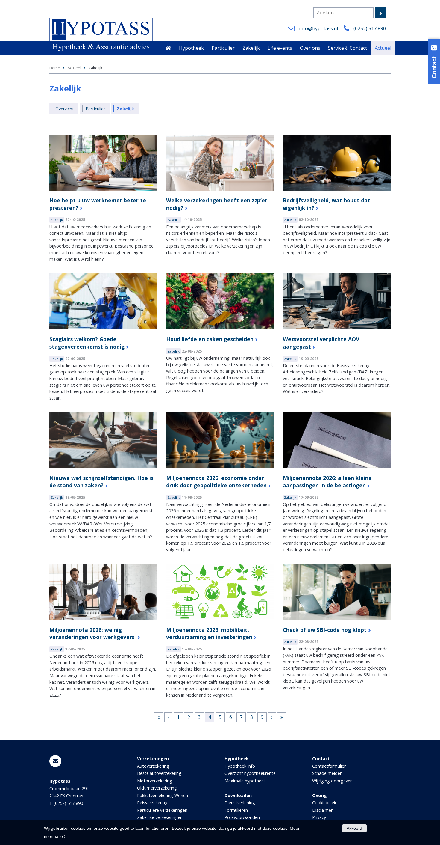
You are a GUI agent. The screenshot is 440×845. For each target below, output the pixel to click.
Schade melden (327, 773)
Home (54, 67)
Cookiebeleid (325, 802)
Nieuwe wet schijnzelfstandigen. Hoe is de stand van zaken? (101, 481)
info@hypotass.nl (318, 28)
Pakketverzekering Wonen (162, 795)
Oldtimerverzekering (157, 788)
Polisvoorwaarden (242, 817)
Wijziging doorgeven (332, 781)
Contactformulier (329, 766)
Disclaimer (322, 810)
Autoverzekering (153, 766)
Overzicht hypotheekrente (250, 773)
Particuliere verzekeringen (162, 810)
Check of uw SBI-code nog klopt (325, 629)
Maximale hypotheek (245, 781)
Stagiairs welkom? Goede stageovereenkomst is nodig (87, 342)
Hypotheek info (239, 766)
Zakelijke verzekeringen (160, 817)
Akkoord (354, 828)
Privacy (319, 817)
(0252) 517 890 (369, 28)
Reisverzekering (152, 802)
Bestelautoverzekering (159, 773)
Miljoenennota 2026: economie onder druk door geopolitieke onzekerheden (216, 481)
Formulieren (236, 810)
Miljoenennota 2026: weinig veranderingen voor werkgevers (92, 633)
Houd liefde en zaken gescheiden (210, 339)
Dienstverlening (239, 802)
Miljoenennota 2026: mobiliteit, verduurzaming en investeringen (209, 633)
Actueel (74, 67)
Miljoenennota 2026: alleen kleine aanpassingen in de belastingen (327, 481)
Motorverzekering (154, 781)
